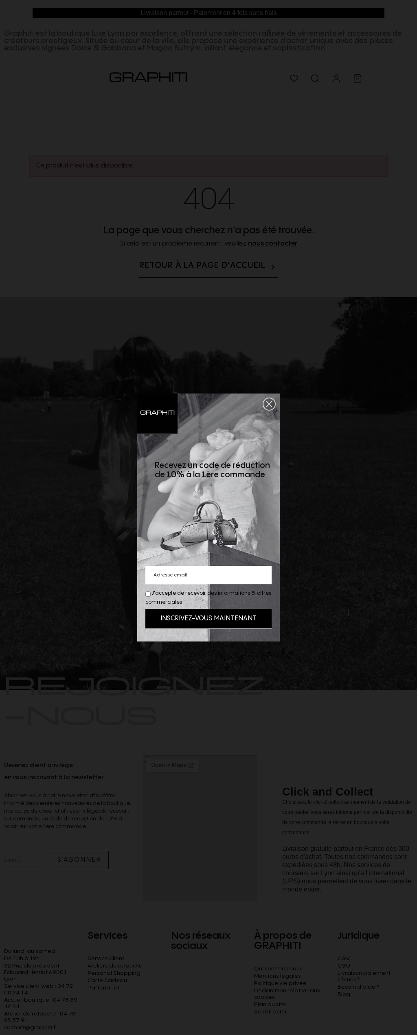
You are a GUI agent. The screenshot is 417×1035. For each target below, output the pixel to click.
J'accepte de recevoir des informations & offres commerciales (208, 597)
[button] (269, 404)
